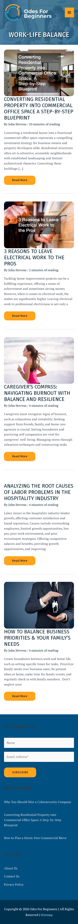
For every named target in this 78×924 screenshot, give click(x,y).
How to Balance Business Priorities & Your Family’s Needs (37, 638)
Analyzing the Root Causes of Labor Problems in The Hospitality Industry (38, 492)
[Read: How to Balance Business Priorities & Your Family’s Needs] (39, 605)
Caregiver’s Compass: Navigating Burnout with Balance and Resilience (37, 393)
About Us (10, 868)
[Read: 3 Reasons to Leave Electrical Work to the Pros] (39, 224)
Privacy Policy (14, 884)
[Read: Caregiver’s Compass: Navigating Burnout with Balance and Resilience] (39, 360)
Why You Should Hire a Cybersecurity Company (37, 802)
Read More (20, 181)
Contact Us (11, 876)
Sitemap (47, 915)
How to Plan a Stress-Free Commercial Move (35, 838)
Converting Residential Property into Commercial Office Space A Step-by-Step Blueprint (38, 108)
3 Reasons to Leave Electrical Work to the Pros (34, 257)
